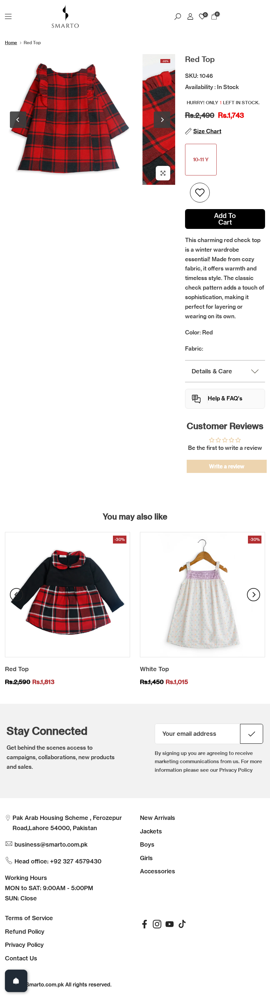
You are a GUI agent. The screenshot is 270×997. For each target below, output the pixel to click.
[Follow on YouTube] (169, 924)
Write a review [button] (226, 466)
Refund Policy (24, 931)
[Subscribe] (251, 734)
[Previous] (18, 119)
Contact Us (21, 958)
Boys (147, 844)
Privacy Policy (24, 945)
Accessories (157, 871)
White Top (154, 669)
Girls (146, 858)
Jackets (151, 831)
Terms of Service (29, 918)
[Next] (162, 119)
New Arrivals (157, 818)
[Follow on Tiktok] (182, 924)
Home (11, 42)
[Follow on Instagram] (157, 924)
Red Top (17, 669)
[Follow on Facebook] (144, 924)
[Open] (16, 981)
